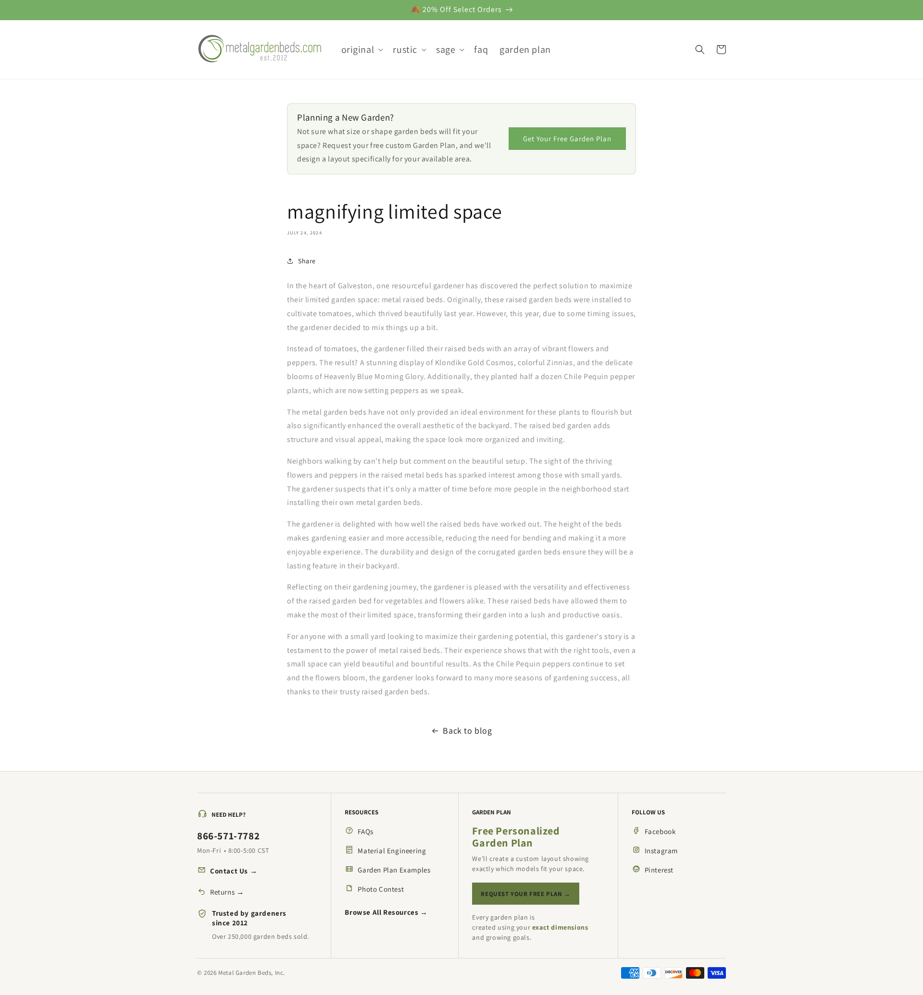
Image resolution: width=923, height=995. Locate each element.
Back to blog (467, 730)
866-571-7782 (228, 836)
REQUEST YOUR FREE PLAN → (525, 894)
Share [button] (307, 261)
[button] (361, 49)
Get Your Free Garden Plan (567, 138)
